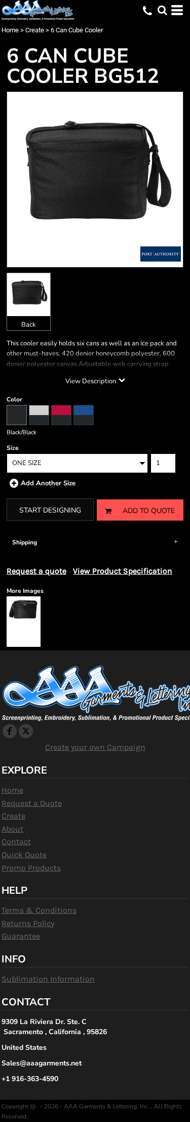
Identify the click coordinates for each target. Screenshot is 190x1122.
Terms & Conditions (39, 910)
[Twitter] (26, 731)
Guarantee (21, 936)
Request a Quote (32, 803)
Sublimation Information (48, 979)
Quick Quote (24, 854)
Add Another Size (48, 483)
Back (28, 324)
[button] (162, 10)
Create (34, 30)
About (12, 829)
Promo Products (31, 868)
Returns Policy (28, 923)
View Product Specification (122, 571)
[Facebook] (10, 731)
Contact (16, 841)
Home (10, 30)
